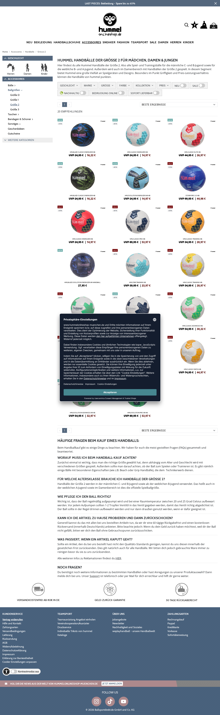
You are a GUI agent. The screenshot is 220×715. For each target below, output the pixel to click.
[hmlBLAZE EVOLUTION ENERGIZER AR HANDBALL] (82, 267)
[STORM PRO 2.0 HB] (192, 181)
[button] (186, 25)
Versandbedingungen (13, 631)
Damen (163, 42)
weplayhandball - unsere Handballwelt (133, 631)
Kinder (188, 42)
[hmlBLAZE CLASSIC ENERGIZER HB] (82, 137)
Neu (29, 42)
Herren (176, 42)
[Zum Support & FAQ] (195, 24)
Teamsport (139, 42)
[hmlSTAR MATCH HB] (137, 311)
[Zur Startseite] (110, 25)
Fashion (123, 42)
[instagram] (96, 701)
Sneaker (109, 42)
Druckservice (64, 627)
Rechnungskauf (175, 619)
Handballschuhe (67, 42)
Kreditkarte (173, 627)
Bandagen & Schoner (19, 119)
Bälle (10, 85)
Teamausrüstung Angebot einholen (76, 619)
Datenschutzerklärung (14, 650)
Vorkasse (172, 631)
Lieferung (7, 635)
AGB (4, 642)
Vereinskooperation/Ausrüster (73, 623)
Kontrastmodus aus (28, 671)
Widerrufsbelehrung (13, 646)
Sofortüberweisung (177, 635)
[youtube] (123, 701)
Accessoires (91, 42)
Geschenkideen (16, 128)
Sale (153, 42)
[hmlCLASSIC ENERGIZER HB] (137, 137)
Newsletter (118, 623)
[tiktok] (110, 701)
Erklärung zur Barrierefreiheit (17, 658)
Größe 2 (14, 104)
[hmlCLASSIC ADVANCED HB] (192, 311)
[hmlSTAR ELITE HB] (82, 311)
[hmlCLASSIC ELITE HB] (192, 137)
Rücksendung (9, 638)
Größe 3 (14, 109)
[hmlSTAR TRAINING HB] (137, 267)
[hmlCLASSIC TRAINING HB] (192, 224)
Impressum (8, 654)
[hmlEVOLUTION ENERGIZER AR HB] (137, 181)
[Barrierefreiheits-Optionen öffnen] (6, 672)
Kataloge (62, 635)
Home (5, 51)
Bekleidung (43, 42)
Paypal (171, 623)
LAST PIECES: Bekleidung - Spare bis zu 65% (110, 3)
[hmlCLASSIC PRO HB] (137, 224)
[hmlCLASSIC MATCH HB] (192, 354)
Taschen (12, 114)
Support (95, 576)
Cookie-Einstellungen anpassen (19, 661)
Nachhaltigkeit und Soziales (127, 627)
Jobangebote (119, 619)
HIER (118, 558)
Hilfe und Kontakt (11, 623)
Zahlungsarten (10, 627)
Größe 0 (14, 95)
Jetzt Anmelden (112, 683)
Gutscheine (14, 133)
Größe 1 (14, 99)
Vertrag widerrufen (12, 619)
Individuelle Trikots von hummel (74, 631)
